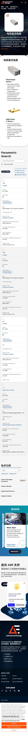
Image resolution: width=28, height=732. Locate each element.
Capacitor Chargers (8, 217)
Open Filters (5, 171)
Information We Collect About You (11, 716)
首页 (2, 6)
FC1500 (5, 185)
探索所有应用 (14, 551)
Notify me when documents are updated (11, 467)
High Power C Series (8, 390)
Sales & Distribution (17, 681)
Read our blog (12, 595)
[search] (14, 161)
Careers (14, 675)
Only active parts (8, 164)
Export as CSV (20, 170)
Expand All (4, 473)
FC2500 (5, 255)
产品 (7, 6)
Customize (14, 730)
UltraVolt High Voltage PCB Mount (12, 425)
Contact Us (4, 678)
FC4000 (5, 323)
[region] (14, 717)
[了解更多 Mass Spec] (15, 519)
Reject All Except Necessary (14, 726)
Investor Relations (17, 678)
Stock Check (7, 202)
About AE (3, 675)
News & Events (5, 681)
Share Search (20, 172)
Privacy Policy (4, 700)
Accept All (14, 723)
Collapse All (12, 473)
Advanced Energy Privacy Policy (12, 720)
